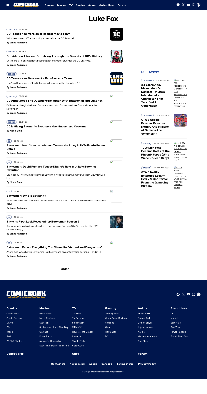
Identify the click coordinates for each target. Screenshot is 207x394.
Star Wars (176, 322)
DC (9, 141)
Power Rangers (178, 331)
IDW (9, 336)
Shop (75, 353)
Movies (61, 5)
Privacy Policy (147, 364)
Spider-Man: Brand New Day (53, 327)
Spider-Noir (78, 322)
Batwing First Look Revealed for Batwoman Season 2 (43, 221)
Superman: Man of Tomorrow (54, 345)
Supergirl (44, 322)
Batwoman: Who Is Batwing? (26, 195)
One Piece (143, 341)
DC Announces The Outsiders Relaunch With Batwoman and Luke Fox (54, 100)
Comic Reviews (14, 318)
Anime (92, 5)
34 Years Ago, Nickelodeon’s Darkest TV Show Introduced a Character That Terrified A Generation (153, 95)
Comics (49, 5)
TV (71, 5)
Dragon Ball (144, 318)
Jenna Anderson (18, 42)
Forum (121, 5)
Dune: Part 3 (45, 336)
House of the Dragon (82, 331)
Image (10, 331)
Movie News (45, 313)
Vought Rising (79, 341)
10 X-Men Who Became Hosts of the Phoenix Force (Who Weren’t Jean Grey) (155, 153)
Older (65, 269)
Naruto (141, 331)
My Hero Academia (147, 336)
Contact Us (58, 364)
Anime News (144, 313)
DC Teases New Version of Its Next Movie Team (38, 34)
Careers (106, 364)
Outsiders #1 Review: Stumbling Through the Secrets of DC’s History (54, 56)
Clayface (43, 331)
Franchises (179, 308)
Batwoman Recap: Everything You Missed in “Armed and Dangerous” (54, 247)
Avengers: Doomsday (50, 341)
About (93, 364)
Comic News (13, 313)
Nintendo (109, 322)
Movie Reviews (47, 318)
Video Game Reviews (116, 318)
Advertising (77, 364)
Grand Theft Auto (179, 336)
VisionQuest (78, 345)
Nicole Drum (16, 130)
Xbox (107, 327)
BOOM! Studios (14, 341)
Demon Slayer (145, 322)
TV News (76, 313)
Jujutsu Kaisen (145, 327)
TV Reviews (78, 318)
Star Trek (175, 327)
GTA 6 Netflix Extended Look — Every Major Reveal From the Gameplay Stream (154, 179)
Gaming (80, 5)
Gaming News (112, 313)
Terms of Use (125, 364)
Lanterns (76, 336)
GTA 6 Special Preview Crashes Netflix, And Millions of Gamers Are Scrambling (155, 126)
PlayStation (111, 331)
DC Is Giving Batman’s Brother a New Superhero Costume (46, 126)
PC (106, 336)
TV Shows (147, 80)
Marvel (10, 322)
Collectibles (106, 5)
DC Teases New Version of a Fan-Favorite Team (39, 78)
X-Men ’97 (77, 327)
